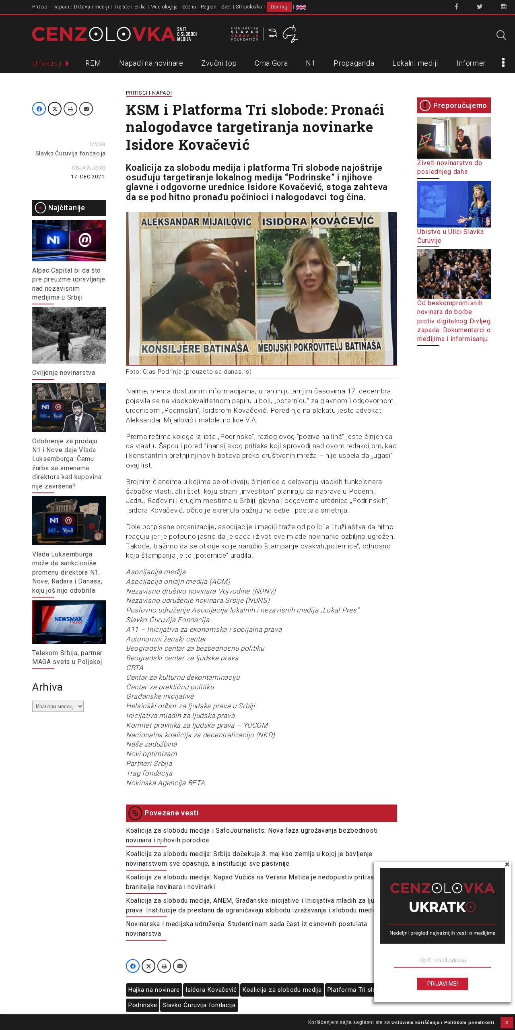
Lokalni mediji (415, 63)
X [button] (507, 1022)
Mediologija (164, 7)
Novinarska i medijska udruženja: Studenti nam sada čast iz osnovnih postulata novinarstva (246, 928)
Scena (189, 7)
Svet (226, 7)
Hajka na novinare (154, 989)
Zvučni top (219, 63)
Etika (140, 7)
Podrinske (142, 1005)
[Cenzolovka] (114, 33)
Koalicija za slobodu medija (282, 989)
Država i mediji (91, 7)
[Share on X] (55, 109)
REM (93, 63)
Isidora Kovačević (211, 989)
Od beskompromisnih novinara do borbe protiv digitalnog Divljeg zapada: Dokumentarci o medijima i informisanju (454, 321)
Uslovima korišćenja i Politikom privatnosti (442, 1022)
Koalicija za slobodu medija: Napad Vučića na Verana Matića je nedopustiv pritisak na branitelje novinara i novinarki (256, 882)
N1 (310, 63)
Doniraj (279, 7)
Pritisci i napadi (51, 7)
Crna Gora (271, 63)
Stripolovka (249, 7)
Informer (471, 63)
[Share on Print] (70, 109)
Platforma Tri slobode (359, 989)
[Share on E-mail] (86, 109)
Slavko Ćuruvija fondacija (70, 153)
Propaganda (354, 63)
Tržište (122, 7)
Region (209, 7)
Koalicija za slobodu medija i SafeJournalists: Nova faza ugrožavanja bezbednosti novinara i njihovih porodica (252, 835)
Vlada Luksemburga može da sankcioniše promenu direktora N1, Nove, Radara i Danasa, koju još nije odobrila (67, 572)
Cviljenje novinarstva (63, 372)
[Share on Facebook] (39, 109)
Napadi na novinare (151, 63)
